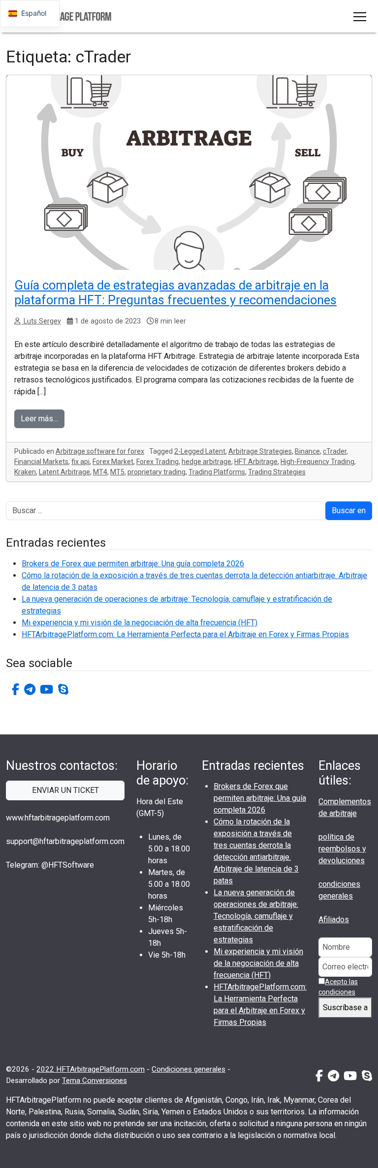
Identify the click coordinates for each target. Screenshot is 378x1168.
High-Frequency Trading (317, 462)
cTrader (334, 451)
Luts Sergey (41, 321)
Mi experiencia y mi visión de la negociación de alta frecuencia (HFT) (139, 622)
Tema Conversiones (94, 1080)
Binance (307, 451)
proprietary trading (156, 472)
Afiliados (333, 919)
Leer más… (39, 418)
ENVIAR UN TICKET (65, 790)
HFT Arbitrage (256, 462)
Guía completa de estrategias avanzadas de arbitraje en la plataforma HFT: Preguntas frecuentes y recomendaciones (175, 292)
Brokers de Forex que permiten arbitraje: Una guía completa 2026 (133, 563)
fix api (80, 462)
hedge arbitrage (206, 462)
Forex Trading (157, 462)
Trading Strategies (277, 472)
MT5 (117, 472)
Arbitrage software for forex (100, 451)
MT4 (100, 472)
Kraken (25, 472)
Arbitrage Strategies (260, 451)
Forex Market (113, 462)
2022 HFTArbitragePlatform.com (90, 1069)
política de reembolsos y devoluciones (342, 848)
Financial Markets (41, 462)
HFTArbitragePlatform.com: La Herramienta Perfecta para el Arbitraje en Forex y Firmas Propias (185, 634)
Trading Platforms (217, 472)
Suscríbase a (345, 1007)
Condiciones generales (188, 1069)
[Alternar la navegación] (359, 16)
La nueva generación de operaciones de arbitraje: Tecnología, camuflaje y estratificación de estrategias (256, 916)
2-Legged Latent (199, 451)
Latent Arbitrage (64, 472)
